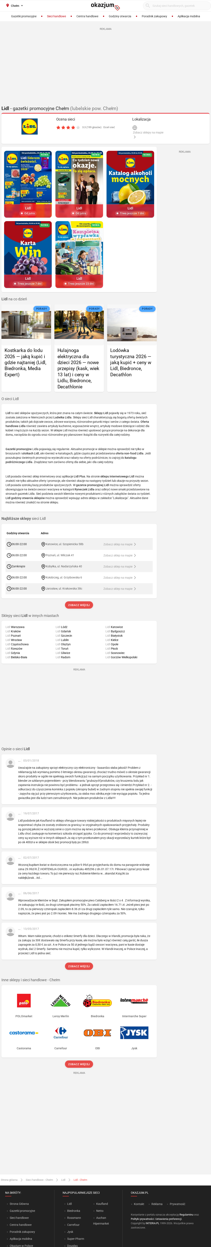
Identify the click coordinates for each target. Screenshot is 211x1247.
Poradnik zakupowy (22, 1231)
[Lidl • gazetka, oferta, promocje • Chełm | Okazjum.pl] (29, 126)
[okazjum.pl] (105, 6)
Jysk (70, 1231)
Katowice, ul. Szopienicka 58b (64, 544)
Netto (99, 1210)
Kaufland (102, 1203)
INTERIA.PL (152, 1223)
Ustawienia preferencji (168, 1218)
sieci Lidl (23, 519)
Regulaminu (186, 1214)
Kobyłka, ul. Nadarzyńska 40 (64, 566)
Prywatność (177, 1204)
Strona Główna (19, 1203)
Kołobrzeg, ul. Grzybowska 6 (64, 577)
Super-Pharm (75, 1238)
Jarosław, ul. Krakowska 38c (64, 588)
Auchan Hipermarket (101, 1220)
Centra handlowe (21, 1224)
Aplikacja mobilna (21, 1238)
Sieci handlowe (19, 1217)
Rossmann (74, 1217)
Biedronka (73, 1210)
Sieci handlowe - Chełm (39, 1179)
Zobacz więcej (79, 605)
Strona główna (9, 1179)
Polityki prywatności (142, 1218)
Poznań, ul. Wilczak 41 (60, 555)
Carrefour (73, 1224)
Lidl (63, 1179)
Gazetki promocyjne (22, 1210)
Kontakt (139, 1204)
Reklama (157, 1204)
